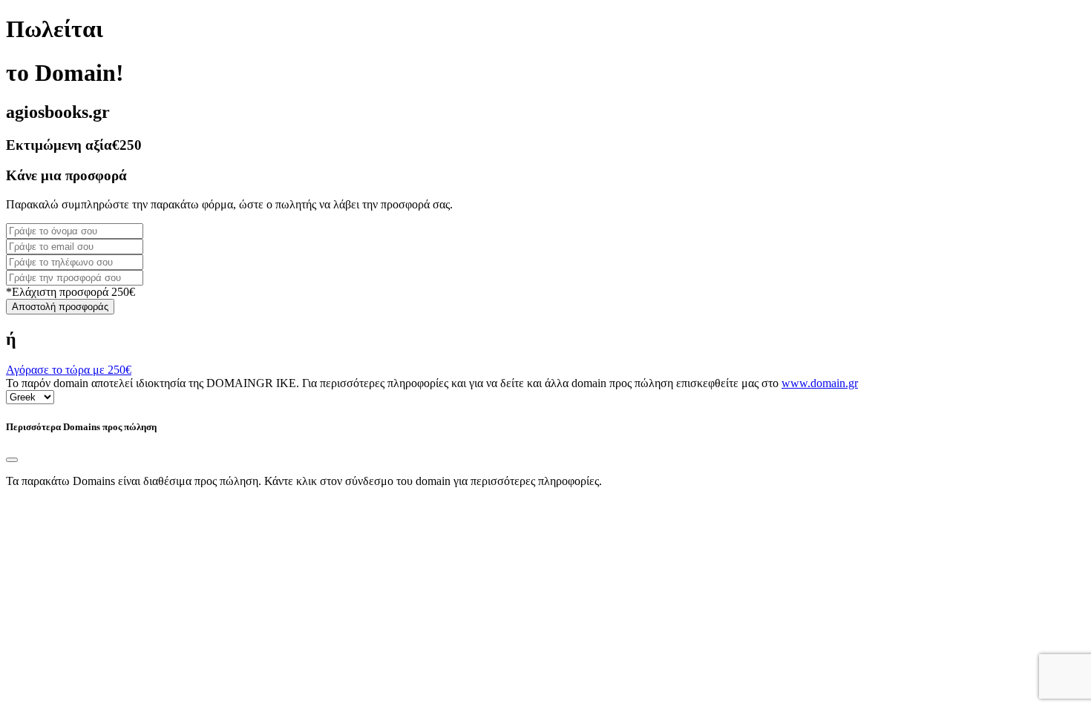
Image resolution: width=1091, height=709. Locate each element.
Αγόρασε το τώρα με (68, 369)
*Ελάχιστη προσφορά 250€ (70, 292)
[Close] (12, 460)
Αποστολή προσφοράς (60, 306)
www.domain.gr (820, 383)
